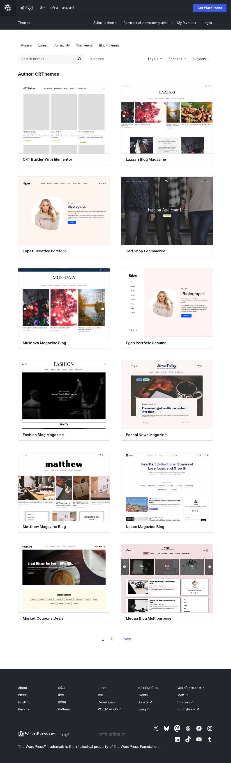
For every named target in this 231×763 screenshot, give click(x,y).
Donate (145, 702)
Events (143, 695)
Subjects (199, 59)
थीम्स (61, 695)
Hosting (24, 702)
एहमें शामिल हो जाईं (148, 688)
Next (127, 639)
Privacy (23, 709)
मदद (100, 695)
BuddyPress (188, 709)
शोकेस (61, 688)
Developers (107, 702)
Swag (144, 709)
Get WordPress (209, 8)
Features (175, 59)
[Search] (79, 58)
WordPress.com (191, 688)
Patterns (64, 709)
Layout (153, 59)
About (22, 688)
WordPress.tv (110, 709)
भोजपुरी (65, 734)
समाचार (22, 695)
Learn (102, 688)
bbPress (186, 702)
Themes (24, 23)
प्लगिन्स (62, 702)
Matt (183, 695)
